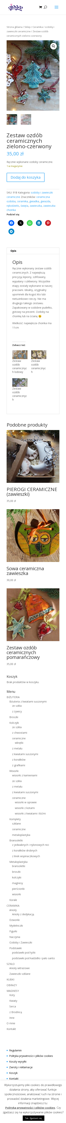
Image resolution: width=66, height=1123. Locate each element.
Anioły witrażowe (19, 968)
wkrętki (19, 742)
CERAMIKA (13, 905)
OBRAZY (12, 985)
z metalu (17, 748)
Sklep (27, 27)
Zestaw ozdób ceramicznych (38, 366)
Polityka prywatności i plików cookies (31, 1056)
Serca (12, 1006)
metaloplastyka (21, 835)
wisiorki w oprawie (26, 802)
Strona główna (14, 27)
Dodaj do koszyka (26, 177)
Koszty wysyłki (17, 1061)
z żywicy (17, 711)
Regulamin (15, 1050)
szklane (16, 823)
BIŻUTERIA (13, 697)
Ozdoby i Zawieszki (20, 942)
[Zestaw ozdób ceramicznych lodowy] (19, 354)
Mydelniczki (16, 925)
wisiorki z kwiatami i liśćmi (30, 813)
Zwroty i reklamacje (21, 1067)
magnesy (17, 883)
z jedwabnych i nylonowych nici (30, 845)
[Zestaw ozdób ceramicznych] (38, 354)
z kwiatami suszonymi (25, 754)
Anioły (13, 910)
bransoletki (18, 866)
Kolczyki (14, 722)
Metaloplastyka (18, 862)
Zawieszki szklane (19, 974)
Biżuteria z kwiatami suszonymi (28, 701)
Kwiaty (13, 1000)
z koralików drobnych (24, 850)
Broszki (13, 717)
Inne (11, 1017)
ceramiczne (19, 738)
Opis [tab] (13, 250)
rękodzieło (13, 205)
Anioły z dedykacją (23, 914)
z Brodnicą (15, 1012)
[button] (53, 46)
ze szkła (17, 705)
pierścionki (18, 888)
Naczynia (14, 937)
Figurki (13, 931)
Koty (12, 995)
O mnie (11, 1023)
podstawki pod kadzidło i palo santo (33, 958)
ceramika (22, 201)
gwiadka (34, 201)
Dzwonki (14, 920)
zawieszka (36, 205)
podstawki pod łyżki (23, 952)
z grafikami (18, 765)
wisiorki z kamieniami (24, 775)
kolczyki (16, 877)
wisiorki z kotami (25, 808)
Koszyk (13, 1073)
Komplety (15, 819)
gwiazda (45, 201)
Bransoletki (16, 840)
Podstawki (15, 948)
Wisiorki (14, 771)
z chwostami (19, 732)
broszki (16, 871)
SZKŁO (11, 964)
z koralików (18, 759)
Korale (13, 900)
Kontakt (11, 1029)
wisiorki (16, 894)
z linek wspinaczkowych (26, 856)
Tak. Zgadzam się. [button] (33, 1118)
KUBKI (10, 979)
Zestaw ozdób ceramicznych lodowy (19, 366)
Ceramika (38, 27)
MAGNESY (13, 991)
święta (24, 205)
